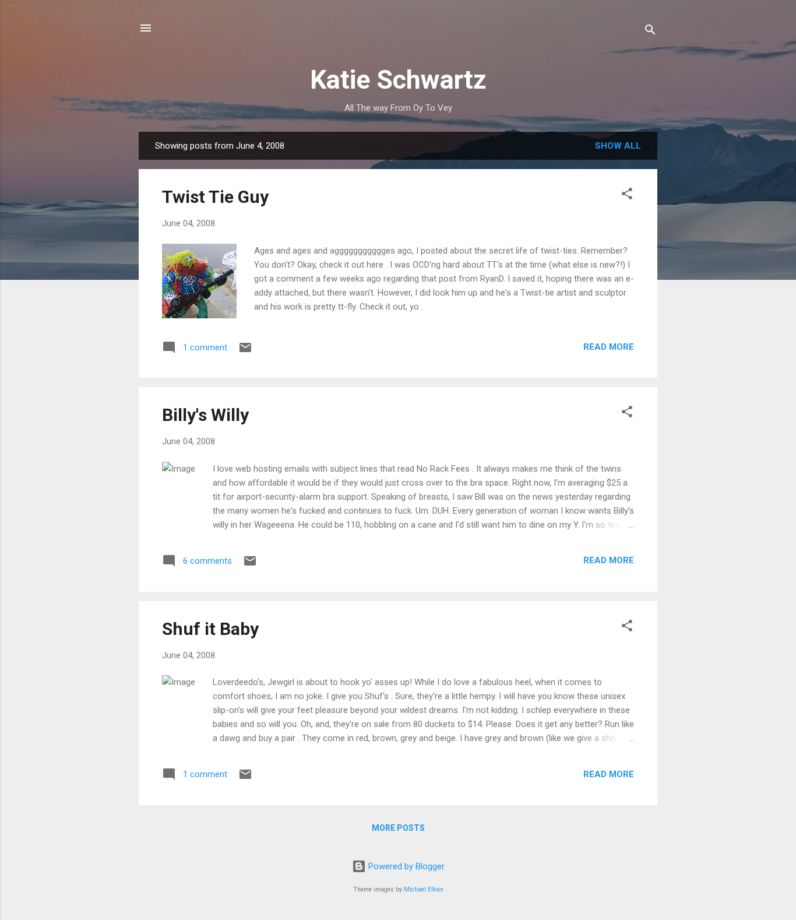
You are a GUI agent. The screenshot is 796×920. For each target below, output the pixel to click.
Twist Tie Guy (215, 197)
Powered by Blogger (405, 866)
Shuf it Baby (210, 629)
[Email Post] (245, 351)
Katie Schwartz (398, 79)
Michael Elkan (423, 889)
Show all (618, 146)
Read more (608, 347)
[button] (627, 196)
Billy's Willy (205, 415)
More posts (398, 828)
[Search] (650, 32)
